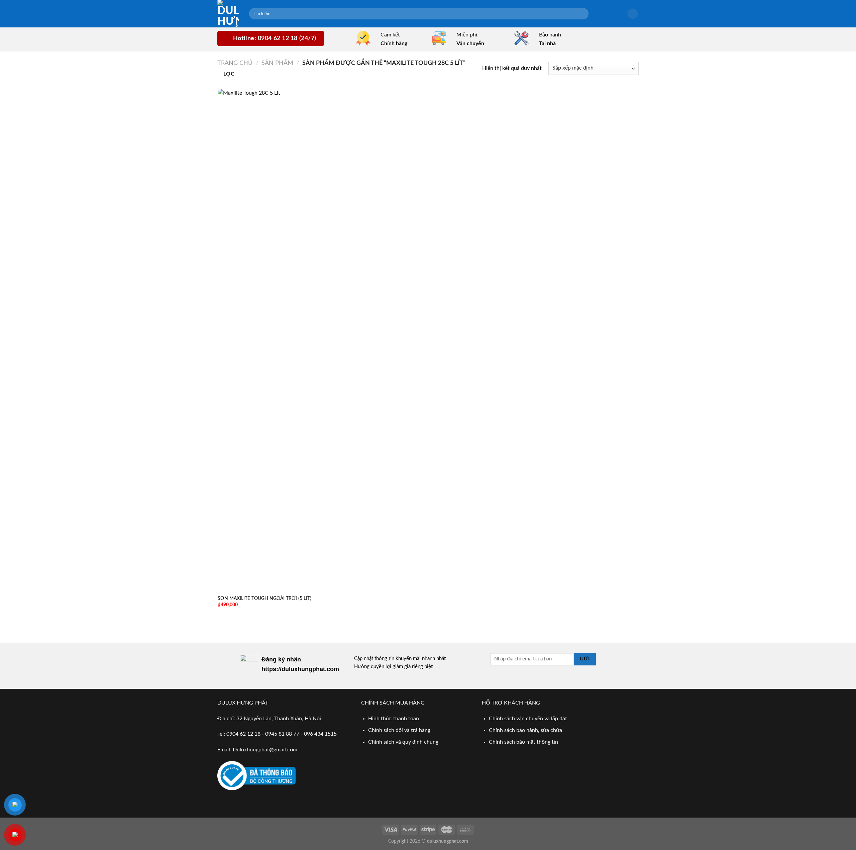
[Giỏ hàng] (632, 13)
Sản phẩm (277, 63)
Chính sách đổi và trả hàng (399, 730)
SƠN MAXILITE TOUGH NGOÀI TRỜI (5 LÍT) (264, 598)
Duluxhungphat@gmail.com (265, 749)
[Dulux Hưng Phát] (228, 13)
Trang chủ (234, 63)
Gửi (585, 658)
